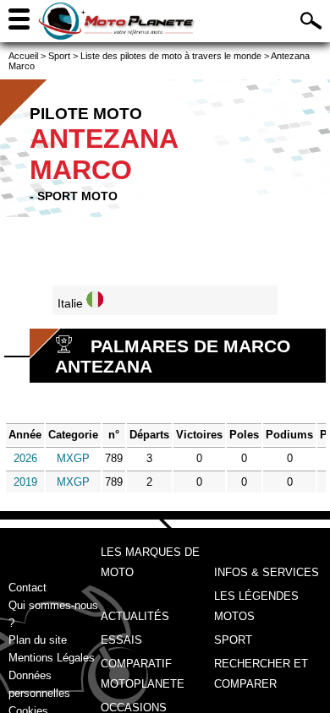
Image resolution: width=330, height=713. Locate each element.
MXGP (73, 458)
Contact (27, 587)
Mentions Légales (51, 657)
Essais (121, 640)
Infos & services (266, 572)
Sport (233, 640)
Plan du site (37, 640)
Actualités (135, 616)
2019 (25, 482)
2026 (25, 458)
